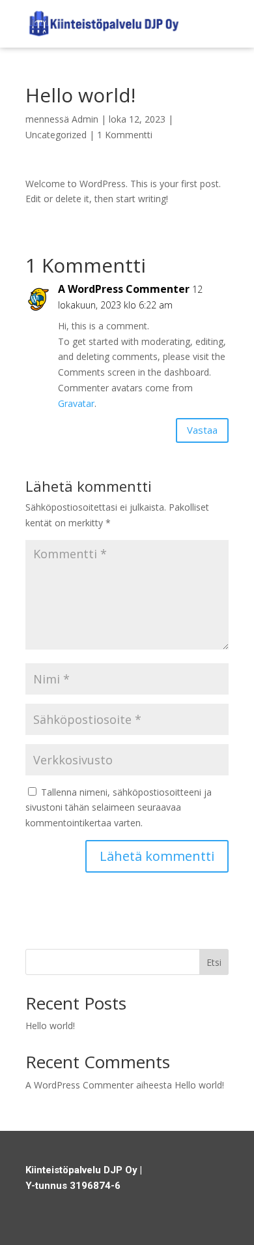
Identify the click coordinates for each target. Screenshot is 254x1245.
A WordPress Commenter (124, 289)
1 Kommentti (124, 134)
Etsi (213, 962)
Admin (85, 119)
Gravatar (76, 403)
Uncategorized (56, 134)
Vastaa (202, 429)
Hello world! (50, 1025)
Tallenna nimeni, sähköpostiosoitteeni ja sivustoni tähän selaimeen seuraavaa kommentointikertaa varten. (118, 808)
